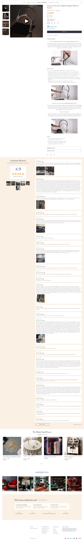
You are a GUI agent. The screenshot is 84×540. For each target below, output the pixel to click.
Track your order (44, 533)
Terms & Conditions (55, 533)
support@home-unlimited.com (34, 528)
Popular (28, 2)
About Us (54, 529)
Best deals (33, 2)
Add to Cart (64, 31)
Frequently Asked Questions (45, 528)
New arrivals (51, 2)
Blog (54, 528)
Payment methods (44, 529)
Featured (56, 2)
